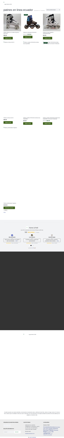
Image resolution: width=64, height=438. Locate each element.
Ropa (45, 431)
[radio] (5, 210)
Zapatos (52, 433)
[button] (8, 122)
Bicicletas (52, 427)
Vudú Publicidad (32, 437)
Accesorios (46, 427)
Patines (51, 430)
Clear (5, 212)
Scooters (49, 431)
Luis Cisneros (32, 237)
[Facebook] (5, 425)
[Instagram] (7, 425)
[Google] (9, 425)
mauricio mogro (51, 237)
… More (16, 240)
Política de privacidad (47, 434)
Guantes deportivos (53, 428)
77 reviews (37, 232)
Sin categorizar (48, 432)
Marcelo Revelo (12, 237)
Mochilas (45, 430)
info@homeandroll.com (29, 433)
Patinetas (56, 430)
